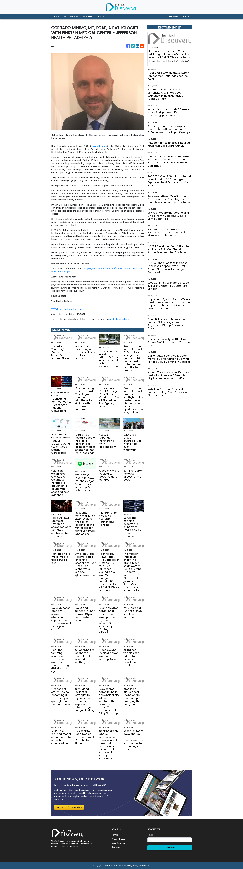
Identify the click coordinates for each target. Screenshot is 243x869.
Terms (114, 834)
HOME (56, 16)
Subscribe (170, 847)
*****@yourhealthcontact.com (66, 309)
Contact (115, 847)
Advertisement (118, 843)
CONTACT (102, 16)
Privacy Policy (118, 838)
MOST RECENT (71, 16)
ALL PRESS (87, 16)
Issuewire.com (100, 146)
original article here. (119, 319)
